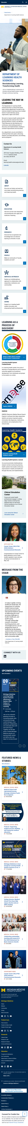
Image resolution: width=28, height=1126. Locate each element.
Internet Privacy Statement (16, 1122)
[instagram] (5, 1016)
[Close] (24, 1114)
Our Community (5, 1056)
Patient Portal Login (6, 1027)
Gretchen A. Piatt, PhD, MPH (13, 639)
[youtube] (11, 1016)
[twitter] (8, 1016)
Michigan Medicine (7, 1001)
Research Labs (4, 1039)
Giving (2, 1010)
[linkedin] (5, 656)
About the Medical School (7, 1060)
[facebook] (2, 1016)
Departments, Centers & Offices (8, 1058)
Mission (3, 1006)
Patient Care (5, 1020)
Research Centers (5, 1041)
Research (4, 1034)
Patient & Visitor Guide (6, 1025)
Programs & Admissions (7, 1054)
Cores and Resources (6, 1044)
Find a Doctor (4, 1022)
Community (4, 1008)
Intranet (3, 1062)
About (2, 1004)
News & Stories (4, 1012)
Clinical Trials (4, 1037)
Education (4, 1051)
